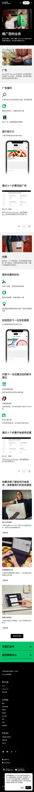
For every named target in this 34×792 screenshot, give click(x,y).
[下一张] (29, 226)
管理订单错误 (7, 617)
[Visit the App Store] (19, 770)
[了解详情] (17, 505)
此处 (28, 780)
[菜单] (31, 2)
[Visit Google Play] (8, 770)
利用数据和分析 (7, 570)
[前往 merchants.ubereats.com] (6, 3)
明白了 (28, 787)
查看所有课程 (17, 636)
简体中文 (6, 759)
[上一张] (24, 226)
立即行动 (26, 2)
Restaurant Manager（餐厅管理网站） (17, 459)
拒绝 (22, 787)
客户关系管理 (7, 522)
